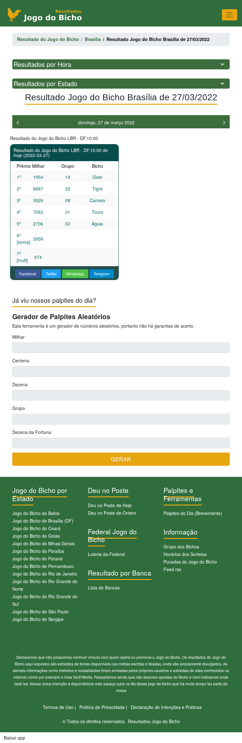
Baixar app (14, 737)
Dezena (20, 384)
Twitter (51, 273)
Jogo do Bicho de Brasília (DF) (42, 521)
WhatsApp (75, 273)
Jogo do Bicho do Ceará (36, 528)
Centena (20, 360)
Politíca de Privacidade (102, 707)
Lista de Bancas (104, 587)
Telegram (102, 273)
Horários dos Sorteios (185, 554)
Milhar (18, 337)
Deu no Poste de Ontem (112, 513)
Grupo (18, 408)
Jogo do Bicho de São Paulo (40, 611)
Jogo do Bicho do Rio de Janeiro (44, 573)
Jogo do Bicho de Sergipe (38, 619)
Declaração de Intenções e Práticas (166, 707)
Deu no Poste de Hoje (110, 505)
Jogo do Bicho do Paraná (37, 558)
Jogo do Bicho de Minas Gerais (43, 543)
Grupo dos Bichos (181, 546)
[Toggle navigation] (229, 14)
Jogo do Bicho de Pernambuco (43, 566)
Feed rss (172, 569)
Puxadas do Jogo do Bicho (190, 562)
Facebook (27, 273)
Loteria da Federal (106, 554)
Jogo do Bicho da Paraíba (38, 551)
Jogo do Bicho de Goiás (36, 536)
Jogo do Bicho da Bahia (36, 513)
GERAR (121, 459)
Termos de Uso (58, 707)
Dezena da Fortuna (31, 432)
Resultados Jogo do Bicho (154, 721)
